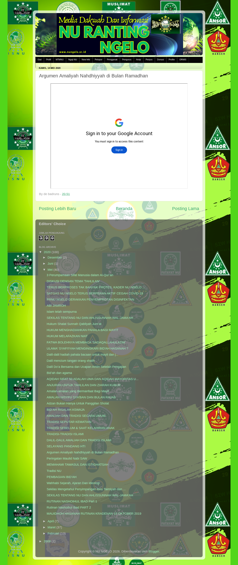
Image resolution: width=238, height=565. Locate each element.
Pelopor (98, 59)
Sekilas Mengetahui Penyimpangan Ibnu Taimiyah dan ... (86, 489)
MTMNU (60, 59)
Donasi (160, 59)
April (51, 521)
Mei (50, 269)
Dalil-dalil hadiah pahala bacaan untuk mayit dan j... (82, 354)
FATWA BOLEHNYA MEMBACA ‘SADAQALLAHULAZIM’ (86, 342)
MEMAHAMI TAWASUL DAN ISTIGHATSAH (77, 464)
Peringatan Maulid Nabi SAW (67, 458)
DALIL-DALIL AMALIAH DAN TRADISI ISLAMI (79, 440)
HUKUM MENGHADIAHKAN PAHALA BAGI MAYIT (82, 330)
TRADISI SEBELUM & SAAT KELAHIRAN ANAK (81, 428)
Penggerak (112, 59)
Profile (172, 59)
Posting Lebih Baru (57, 208)
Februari (53, 533)
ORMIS (182, 59)
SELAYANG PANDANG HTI (66, 446)
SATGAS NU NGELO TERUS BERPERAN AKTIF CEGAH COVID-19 (95, 293)
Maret (52, 527)
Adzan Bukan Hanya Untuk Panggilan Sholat (78, 403)
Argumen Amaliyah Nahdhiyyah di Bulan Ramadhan (83, 452)
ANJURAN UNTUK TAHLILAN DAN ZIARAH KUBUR (84, 385)
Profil (48, 59)
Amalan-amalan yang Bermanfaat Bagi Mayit (78, 391)
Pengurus (126, 59)
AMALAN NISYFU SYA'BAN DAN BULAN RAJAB (81, 397)
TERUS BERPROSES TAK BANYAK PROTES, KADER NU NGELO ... (96, 287)
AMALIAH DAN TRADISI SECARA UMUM (76, 416)
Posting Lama (185, 208)
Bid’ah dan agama (59, 373)
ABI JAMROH (56, 305)
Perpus (149, 59)
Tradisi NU (54, 471)
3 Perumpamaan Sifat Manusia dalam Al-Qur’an (80, 275)
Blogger (153, 551)
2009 (47, 541)
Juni (50, 263)
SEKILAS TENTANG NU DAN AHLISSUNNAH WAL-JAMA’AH (90, 318)
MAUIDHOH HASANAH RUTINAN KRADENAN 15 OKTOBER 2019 (94, 513)
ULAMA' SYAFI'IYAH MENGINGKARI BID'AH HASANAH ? (87, 348)
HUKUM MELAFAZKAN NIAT (67, 336)
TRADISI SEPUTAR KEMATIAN (69, 422)
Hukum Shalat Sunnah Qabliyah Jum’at (74, 324)
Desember (55, 257)
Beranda (124, 208)
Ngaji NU (72, 59)
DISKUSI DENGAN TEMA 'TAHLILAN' (73, 281)
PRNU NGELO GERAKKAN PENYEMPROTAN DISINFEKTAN (90, 299)
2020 (47, 252)
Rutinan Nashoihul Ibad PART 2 (69, 507)
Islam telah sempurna (62, 311)
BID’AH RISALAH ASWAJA (66, 409)
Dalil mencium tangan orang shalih (71, 360)
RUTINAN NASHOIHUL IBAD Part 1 (72, 501)
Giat (39, 59)
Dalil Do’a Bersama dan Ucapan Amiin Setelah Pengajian (86, 367)
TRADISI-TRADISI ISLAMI (65, 434)
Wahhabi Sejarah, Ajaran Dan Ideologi (73, 483)
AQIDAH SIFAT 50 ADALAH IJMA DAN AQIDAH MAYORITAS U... (93, 379)
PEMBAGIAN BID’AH (61, 477)
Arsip (138, 59)
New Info (86, 59)
